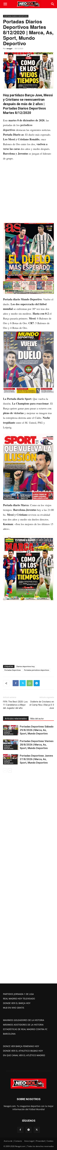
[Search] (52, 4)
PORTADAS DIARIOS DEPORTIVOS (16, 16)
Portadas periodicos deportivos (36, 670)
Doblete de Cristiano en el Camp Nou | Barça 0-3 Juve (41, 704)
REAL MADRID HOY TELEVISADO (19, 998)
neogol (9, 48)
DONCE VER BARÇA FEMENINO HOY (21, 1046)
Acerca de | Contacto (13, 1141)
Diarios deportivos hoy (25, 666)
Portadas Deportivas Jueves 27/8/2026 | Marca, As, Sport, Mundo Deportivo (36, 759)
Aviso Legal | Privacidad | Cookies (38, 1141)
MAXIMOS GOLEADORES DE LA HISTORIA (23, 1020)
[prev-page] (5, 770)
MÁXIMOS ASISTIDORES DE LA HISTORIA (23, 1024)
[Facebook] (16, 683)
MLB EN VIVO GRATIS (13, 1007)
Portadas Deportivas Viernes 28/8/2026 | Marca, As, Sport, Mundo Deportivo (37, 745)
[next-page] (10, 770)
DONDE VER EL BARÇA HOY (16, 1003)
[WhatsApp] (30, 683)
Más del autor (37, 718)
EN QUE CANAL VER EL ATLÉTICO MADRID (24, 1055)
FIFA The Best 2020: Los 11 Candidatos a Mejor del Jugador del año (15, 704)
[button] (5, 4)
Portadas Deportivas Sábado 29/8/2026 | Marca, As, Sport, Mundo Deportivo (37, 730)
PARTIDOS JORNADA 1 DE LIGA (18, 994)
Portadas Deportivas (12, 670)
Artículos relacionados (16, 718)
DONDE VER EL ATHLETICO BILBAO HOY (23, 1050)
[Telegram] (37, 683)
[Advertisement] (28, 193)
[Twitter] (23, 683)
